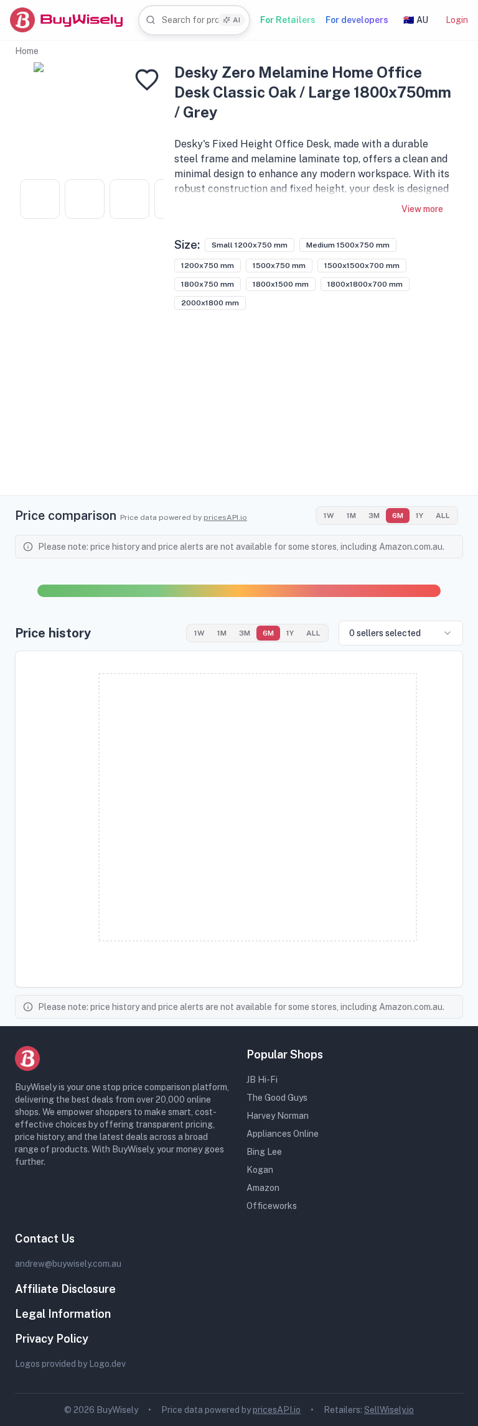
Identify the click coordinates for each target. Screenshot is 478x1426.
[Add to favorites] (146, 79)
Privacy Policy (51, 1338)
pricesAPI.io (225, 517)
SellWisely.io (389, 1410)
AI (236, 20)
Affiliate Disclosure (65, 1288)
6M (397, 515)
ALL (443, 515)
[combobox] (194, 20)
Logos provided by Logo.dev (70, 1364)
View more (422, 209)
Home (27, 51)
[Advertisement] (239, 408)
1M (351, 515)
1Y (419, 515)
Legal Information (63, 1313)
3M (374, 515)
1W (329, 515)
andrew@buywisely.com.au (68, 1264)
